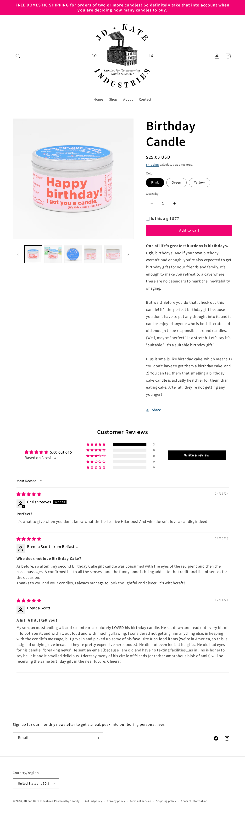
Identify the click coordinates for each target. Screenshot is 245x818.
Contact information (194, 801)
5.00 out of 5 (61, 452)
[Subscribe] (97, 738)
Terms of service (140, 801)
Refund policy (93, 801)
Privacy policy (116, 801)
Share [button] (156, 409)
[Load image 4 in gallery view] (93, 254)
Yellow (199, 182)
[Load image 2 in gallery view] (53, 254)
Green (176, 182)
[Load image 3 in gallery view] (73, 254)
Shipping (152, 165)
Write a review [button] (197, 455)
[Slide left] (18, 254)
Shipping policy (166, 801)
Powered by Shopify (66, 801)
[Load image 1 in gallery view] (33, 254)
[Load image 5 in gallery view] (113, 254)
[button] (18, 55)
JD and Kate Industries (38, 801)
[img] (29, 494)
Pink (155, 182)
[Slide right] (128, 254)
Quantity (152, 193)
